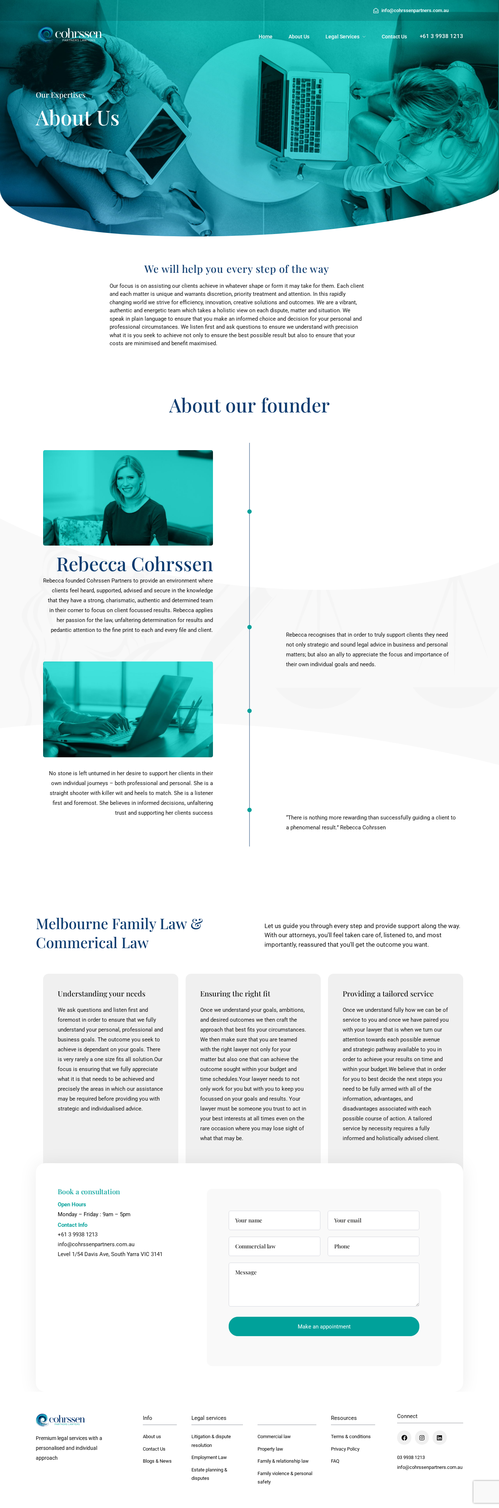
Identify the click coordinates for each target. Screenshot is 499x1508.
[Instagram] (422, 1437)
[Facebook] (404, 1437)
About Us (299, 36)
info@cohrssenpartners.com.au (429, 1467)
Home (266, 36)
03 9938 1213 (411, 1457)
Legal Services (342, 36)
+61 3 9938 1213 (78, 1234)
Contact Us (394, 36)
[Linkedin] (439, 1437)
